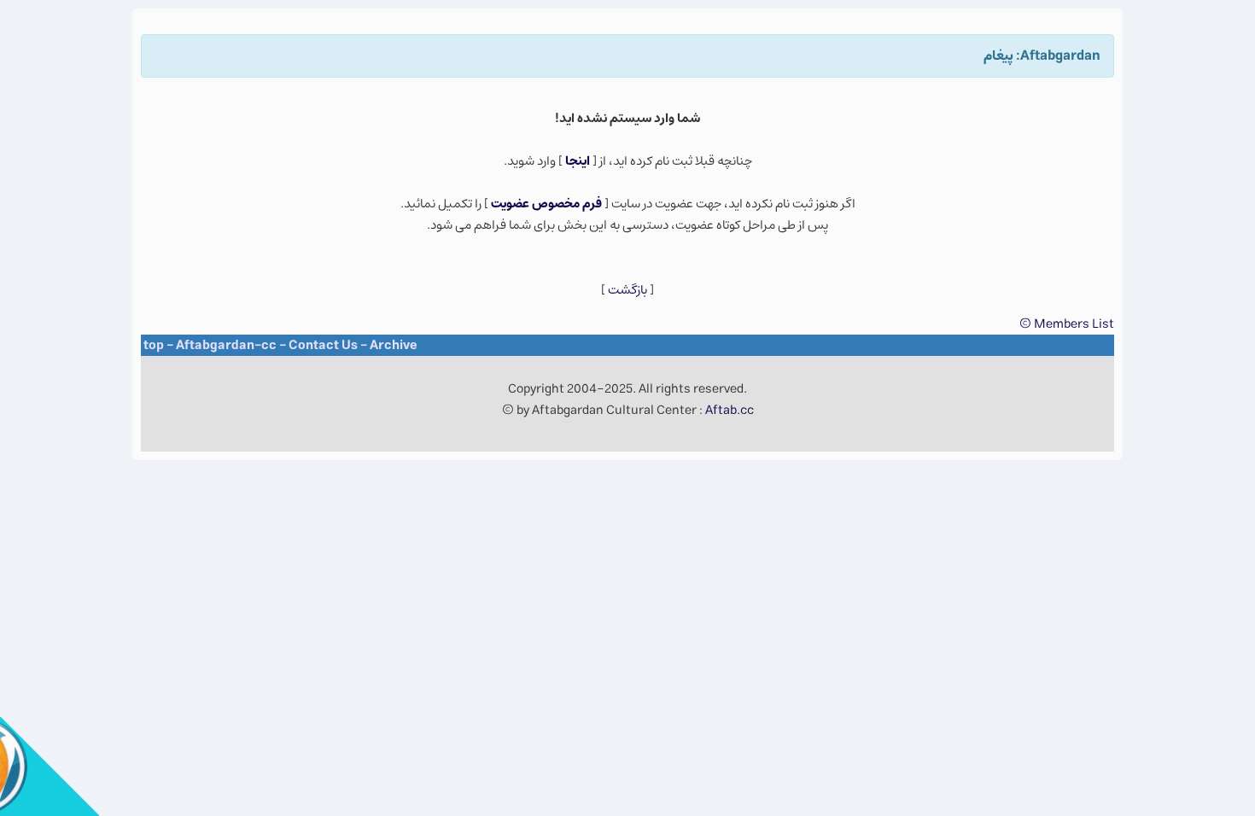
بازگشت (627, 289)
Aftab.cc (729, 410)
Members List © (1066, 323)
